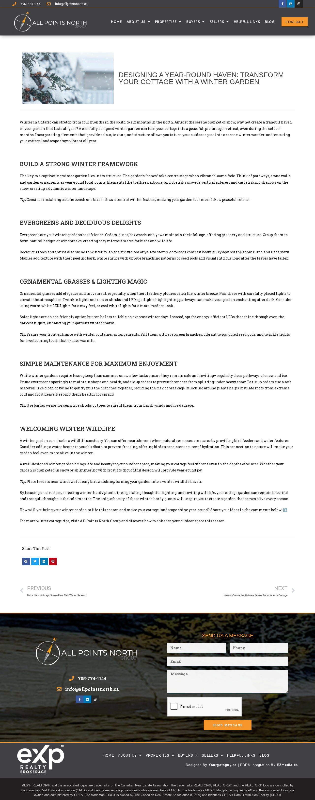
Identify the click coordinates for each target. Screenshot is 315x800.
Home (116, 21)
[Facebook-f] (282, 4)
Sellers (217, 21)
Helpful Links (247, 21)
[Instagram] (299, 4)
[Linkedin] (291, 4)
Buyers (193, 21)
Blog (269, 21)
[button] (26, 562)
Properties (166, 21)
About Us (136, 21)
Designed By (197, 765)
